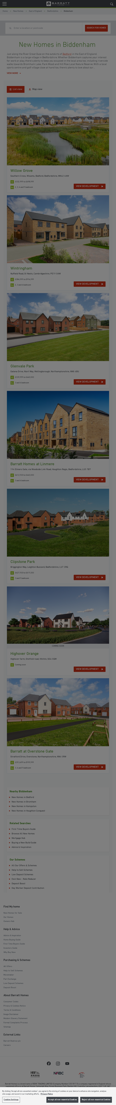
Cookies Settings (11, 1100)
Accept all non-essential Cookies (62, 1100)
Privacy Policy (47, 1094)
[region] (58, 1096)
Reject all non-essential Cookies (96, 1100)
